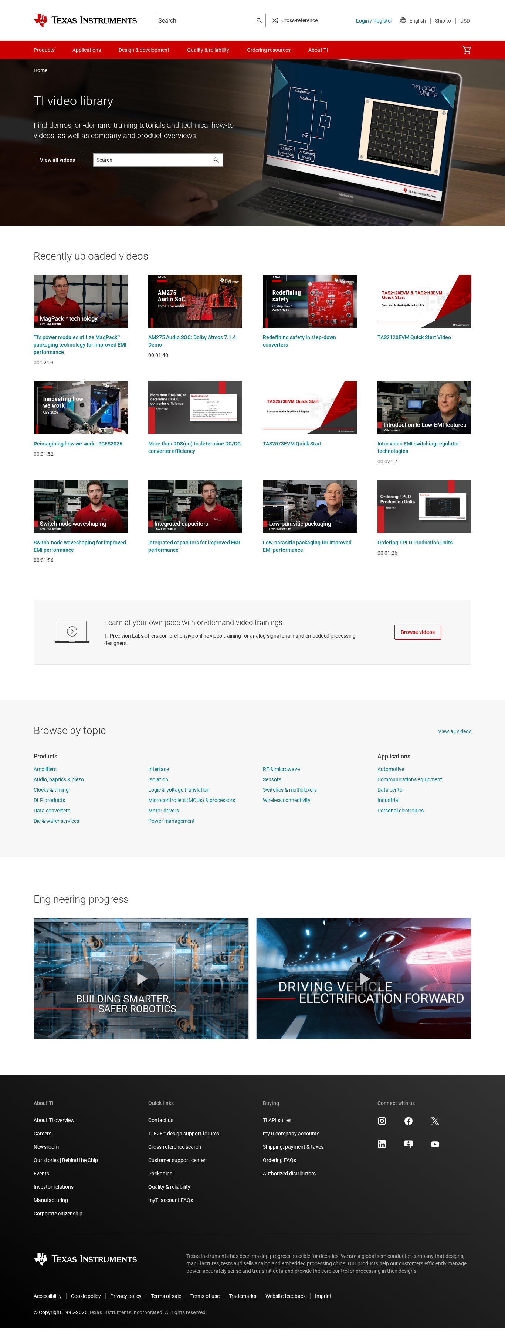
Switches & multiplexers (290, 790)
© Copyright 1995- (61, 1312)
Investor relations (54, 1187)
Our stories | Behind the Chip (66, 1160)
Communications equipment (409, 779)
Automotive (390, 769)
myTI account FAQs (170, 1200)
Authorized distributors (289, 1173)
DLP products (49, 800)
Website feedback (285, 1296)
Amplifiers (45, 769)
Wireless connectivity (287, 800)
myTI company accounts (291, 1133)
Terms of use (205, 1296)
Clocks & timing (51, 790)
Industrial (388, 800)
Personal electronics (400, 811)
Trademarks (242, 1296)
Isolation (158, 779)
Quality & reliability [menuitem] (208, 50)
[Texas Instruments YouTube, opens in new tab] (435, 1147)
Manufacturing (51, 1200)
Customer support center (177, 1160)
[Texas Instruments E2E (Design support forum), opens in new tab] (408, 1147)
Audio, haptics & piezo (59, 779)
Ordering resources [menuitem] (269, 50)
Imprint (323, 1296)
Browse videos (418, 632)
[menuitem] (467, 50)
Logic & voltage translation (179, 790)
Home (40, 70)
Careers (42, 1133)
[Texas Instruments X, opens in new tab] (435, 1123)
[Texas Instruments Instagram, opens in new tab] (381, 1123)
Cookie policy (86, 1296)
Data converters (52, 811)
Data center (390, 790)
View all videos (57, 160)
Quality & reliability (169, 1187)
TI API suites (277, 1120)
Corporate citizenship (58, 1213)
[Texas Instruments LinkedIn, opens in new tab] (381, 1147)
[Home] (85, 20)
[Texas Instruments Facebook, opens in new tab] (408, 1123)
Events (41, 1173)
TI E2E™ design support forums (183, 1133)
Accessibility (48, 1296)
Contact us (160, 1120)
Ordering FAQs (279, 1160)
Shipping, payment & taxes (293, 1147)
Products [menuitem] (44, 50)
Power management (171, 821)
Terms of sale (166, 1296)
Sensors (272, 779)
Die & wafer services (56, 821)
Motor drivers (163, 811)
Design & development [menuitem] (144, 50)
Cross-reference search (174, 1147)
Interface (158, 769)
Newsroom (46, 1147)
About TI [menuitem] (318, 50)
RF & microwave (281, 769)
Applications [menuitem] (86, 50)
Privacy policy (126, 1296)
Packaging (160, 1173)
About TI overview (54, 1120)
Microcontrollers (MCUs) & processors (191, 800)
